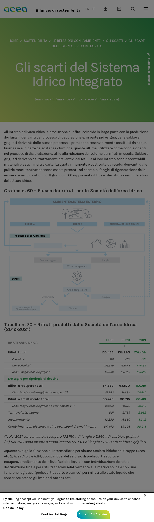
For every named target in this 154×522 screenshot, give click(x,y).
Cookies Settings (54, 514)
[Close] (145, 495)
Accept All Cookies (93, 514)
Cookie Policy (13, 508)
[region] (77, 507)
